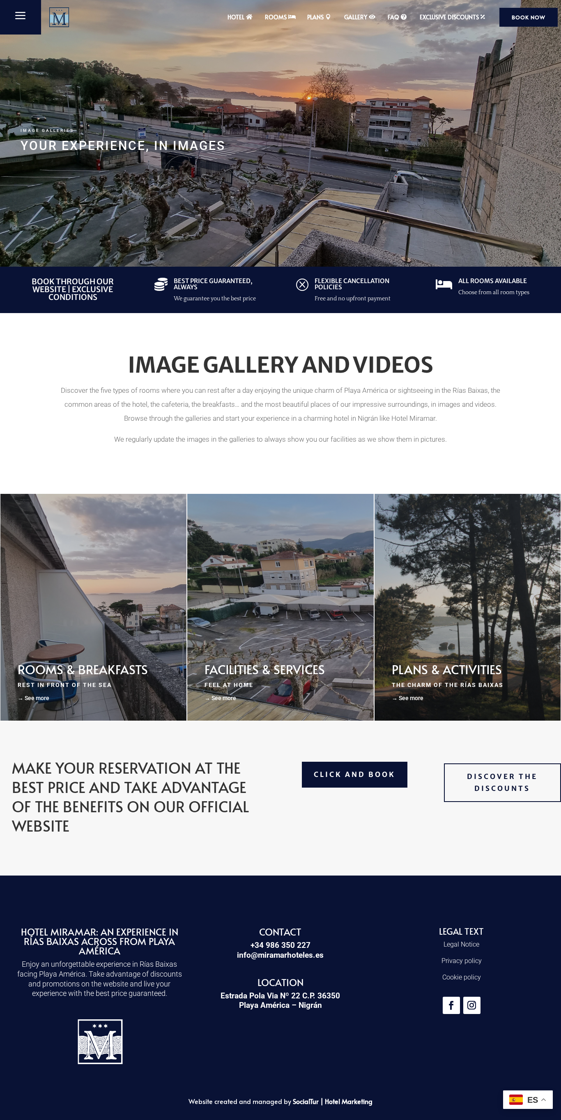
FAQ (393, 17)
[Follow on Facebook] (451, 1005)
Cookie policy (461, 977)
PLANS (315, 17)
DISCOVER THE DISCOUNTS (502, 782)
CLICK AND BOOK (354, 774)
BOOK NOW (528, 17)
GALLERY (355, 17)
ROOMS (276, 17)
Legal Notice (461, 944)
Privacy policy (461, 961)
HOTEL (236, 17)
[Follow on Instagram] (472, 1005)
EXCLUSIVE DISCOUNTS (449, 17)
